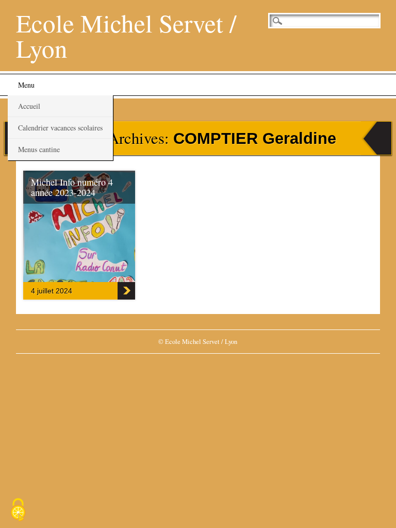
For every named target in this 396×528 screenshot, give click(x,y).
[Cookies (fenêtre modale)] (18, 510)
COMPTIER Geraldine (254, 138)
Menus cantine (39, 149)
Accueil (29, 106)
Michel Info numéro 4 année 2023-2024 (72, 187)
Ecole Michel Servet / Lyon (126, 35)
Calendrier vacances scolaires (60, 128)
